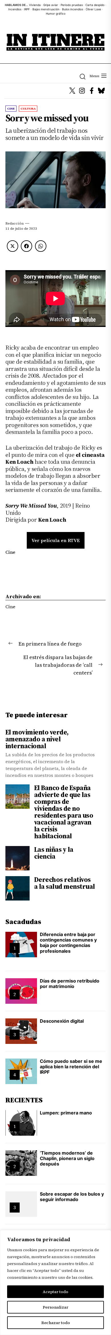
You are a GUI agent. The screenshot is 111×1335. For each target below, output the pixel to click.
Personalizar (55, 1307)
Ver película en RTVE (56, 540)
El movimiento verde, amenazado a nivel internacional (37, 739)
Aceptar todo (55, 1292)
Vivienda (35, 5)
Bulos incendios (72, 9)
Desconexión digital (62, 1021)
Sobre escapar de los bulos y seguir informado (72, 1196)
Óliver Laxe (93, 9)
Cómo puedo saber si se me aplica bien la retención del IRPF (71, 1066)
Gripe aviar (50, 5)
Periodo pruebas (72, 5)
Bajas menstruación (45, 9)
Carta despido (94, 5)
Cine (10, 552)
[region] (55, 1282)
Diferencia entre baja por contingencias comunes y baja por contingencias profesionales (68, 942)
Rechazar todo (55, 1323)
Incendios (14, 9)
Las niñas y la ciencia (53, 853)
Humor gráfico (55, 13)
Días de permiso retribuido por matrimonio (69, 983)
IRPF (27, 9)
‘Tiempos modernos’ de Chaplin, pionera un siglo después (67, 1158)
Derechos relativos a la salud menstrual (64, 883)
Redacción (14, 223)
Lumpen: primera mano (66, 1113)
